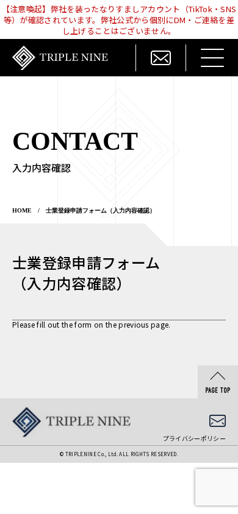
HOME (22, 210)
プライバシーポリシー (194, 438)
